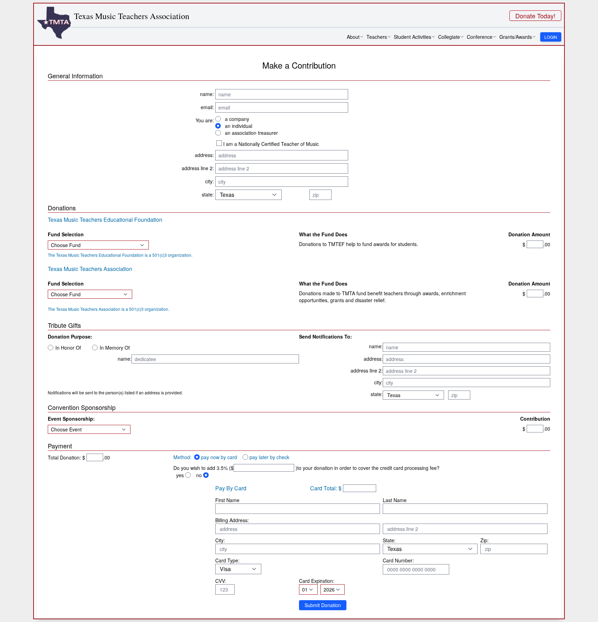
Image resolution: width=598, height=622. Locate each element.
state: (208, 194)
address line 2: (198, 168)
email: (207, 107)
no (199, 475)
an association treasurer (251, 132)
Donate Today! (535, 15)
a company (237, 118)
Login (550, 37)
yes (180, 475)
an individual (238, 125)
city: (209, 181)
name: (207, 93)
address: (204, 154)
